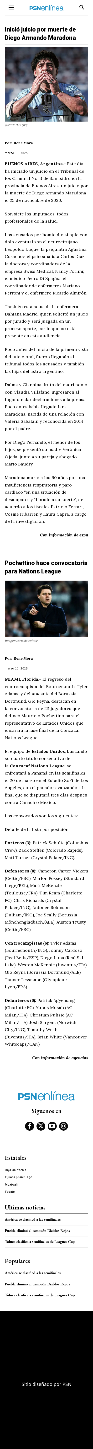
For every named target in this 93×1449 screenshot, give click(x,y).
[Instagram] (63, 1126)
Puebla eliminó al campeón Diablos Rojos (37, 1230)
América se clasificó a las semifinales (33, 1219)
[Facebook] (29, 1126)
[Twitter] (41, 1126)
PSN (67, 1384)
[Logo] (46, 7)
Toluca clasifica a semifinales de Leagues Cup (40, 1241)
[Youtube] (52, 1126)
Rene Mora (23, 142)
